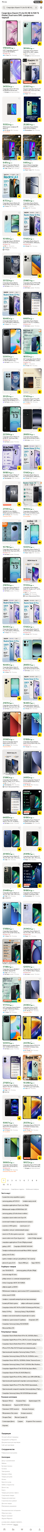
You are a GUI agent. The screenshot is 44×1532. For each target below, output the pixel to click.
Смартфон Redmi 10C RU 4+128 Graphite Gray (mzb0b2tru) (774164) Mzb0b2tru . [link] (10, 359)
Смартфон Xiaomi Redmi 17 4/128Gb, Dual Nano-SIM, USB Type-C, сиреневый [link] (11, 475)
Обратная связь (6, 1513)
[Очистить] (36, 7)
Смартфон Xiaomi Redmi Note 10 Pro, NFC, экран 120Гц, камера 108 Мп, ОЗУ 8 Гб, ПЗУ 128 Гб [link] (31, 51)
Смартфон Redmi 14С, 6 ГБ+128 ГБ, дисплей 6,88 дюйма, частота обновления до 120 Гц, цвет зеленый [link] (32, 1086)
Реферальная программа (9, 1453)
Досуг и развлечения (8, 1460)
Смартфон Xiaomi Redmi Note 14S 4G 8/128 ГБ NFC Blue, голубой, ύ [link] (31, 668)
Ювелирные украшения (9, 1506)
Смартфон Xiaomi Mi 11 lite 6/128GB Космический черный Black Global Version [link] (11, 89)
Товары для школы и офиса (10, 1493)
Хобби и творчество (8, 1485)
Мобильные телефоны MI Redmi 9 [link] (10, 127)
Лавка (13, 1529)
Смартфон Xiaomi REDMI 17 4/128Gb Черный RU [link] (11, 970)
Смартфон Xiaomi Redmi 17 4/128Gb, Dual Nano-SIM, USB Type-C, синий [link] (31, 893)
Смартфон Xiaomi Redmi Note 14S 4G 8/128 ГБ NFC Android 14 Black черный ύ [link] (31, 437)
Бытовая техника (7, 1466)
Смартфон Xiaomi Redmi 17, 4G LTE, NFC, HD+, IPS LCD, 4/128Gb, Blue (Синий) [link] (11, 857)
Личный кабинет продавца (10, 1437)
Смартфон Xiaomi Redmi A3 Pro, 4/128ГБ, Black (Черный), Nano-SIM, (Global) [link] (32, 970)
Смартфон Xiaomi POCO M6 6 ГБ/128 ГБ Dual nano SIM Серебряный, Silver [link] (31, 283)
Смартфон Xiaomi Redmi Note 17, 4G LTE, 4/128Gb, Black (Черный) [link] (31, 321)
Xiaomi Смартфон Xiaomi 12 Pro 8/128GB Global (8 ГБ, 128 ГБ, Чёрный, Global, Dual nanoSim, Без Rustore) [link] (32, 780)
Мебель (4, 1463)
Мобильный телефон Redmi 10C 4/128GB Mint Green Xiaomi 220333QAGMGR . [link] (11, 1046)
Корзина (30, 1529)
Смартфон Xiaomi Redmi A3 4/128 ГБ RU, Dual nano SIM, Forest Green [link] (11, 203)
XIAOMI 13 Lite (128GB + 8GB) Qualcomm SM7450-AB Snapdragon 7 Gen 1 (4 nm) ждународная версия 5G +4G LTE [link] (11, 512)
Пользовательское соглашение (11, 1510)
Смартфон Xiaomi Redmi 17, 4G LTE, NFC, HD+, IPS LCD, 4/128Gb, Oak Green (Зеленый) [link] (11, 893)
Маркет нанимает (7, 1516)
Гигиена (4, 1468)
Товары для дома (7, 1477)
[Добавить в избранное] (19, 22)
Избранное (22, 1529)
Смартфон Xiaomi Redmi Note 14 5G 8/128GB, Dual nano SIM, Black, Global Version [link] (31, 512)
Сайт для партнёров (8, 1445)
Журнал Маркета (7, 1518)
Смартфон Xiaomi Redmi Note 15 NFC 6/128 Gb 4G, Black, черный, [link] (11, 283)
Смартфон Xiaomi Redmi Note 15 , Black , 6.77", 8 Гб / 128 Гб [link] (11, 780)
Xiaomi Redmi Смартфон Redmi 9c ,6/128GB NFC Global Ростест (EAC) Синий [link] (32, 165)
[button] (41, 7)
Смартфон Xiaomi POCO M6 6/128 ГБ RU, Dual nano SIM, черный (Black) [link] (31, 1165)
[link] (13, 1197)
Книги (3, 1490)
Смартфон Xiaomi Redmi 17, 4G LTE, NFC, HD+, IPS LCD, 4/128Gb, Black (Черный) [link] (31, 857)
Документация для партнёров (11, 1442)
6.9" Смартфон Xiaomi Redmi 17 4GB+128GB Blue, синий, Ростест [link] (32, 359)
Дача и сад (5, 1487)
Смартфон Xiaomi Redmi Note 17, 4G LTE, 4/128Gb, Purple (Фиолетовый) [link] (10, 1086)
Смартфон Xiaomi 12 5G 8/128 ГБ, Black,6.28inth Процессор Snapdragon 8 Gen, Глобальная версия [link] (31, 1008)
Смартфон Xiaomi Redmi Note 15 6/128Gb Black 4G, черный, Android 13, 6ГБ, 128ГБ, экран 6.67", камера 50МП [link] (31, 203)
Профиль (39, 1529)
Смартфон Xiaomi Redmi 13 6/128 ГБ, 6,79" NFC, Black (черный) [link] (11, 588)
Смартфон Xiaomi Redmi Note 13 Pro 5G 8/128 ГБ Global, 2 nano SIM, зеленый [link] (11, 1165)
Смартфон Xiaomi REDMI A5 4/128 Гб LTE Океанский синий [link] (11, 241)
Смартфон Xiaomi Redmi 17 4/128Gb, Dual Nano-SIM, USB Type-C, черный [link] (31, 820)
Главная (4, 1529)
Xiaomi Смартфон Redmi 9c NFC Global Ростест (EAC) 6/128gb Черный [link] (11, 165)
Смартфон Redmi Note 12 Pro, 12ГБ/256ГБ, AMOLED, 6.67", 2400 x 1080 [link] (31, 241)
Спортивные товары (8, 1495)
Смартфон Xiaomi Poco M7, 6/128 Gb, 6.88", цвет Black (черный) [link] (31, 399)
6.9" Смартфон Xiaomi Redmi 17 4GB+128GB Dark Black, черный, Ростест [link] (11, 1008)
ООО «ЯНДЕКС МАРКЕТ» (14, 1522)
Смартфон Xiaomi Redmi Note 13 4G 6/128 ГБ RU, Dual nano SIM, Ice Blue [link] (11, 931)
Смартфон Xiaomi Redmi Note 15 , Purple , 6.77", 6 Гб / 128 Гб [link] (32, 588)
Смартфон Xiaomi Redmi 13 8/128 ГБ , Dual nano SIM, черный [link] (11, 437)
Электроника (6, 1471)
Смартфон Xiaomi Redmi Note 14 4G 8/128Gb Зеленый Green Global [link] (30, 127)
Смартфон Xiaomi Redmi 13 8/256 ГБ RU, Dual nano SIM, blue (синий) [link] (31, 550)
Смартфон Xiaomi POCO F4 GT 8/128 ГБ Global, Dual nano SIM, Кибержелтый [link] (31, 1046)
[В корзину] (19, 43)
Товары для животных (8, 1498)
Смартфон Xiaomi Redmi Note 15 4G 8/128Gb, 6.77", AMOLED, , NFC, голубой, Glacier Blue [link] (11, 399)
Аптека (4, 1479)
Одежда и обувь (7, 1474)
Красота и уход (6, 1482)
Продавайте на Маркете (9, 1439)
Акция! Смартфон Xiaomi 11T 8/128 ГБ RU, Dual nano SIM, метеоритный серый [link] (32, 89)
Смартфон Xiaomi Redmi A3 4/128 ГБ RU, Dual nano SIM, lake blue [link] (11, 550)
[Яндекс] (15, 1525)
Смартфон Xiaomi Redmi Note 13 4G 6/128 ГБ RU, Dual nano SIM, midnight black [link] (32, 742)
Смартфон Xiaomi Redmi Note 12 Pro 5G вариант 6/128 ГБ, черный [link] (10, 1126)
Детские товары (7, 1503)
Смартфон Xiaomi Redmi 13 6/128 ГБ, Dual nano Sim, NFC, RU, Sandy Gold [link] (12, 706)
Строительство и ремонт (9, 1501)
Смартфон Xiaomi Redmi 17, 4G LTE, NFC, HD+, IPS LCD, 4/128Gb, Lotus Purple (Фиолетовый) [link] (31, 931)
